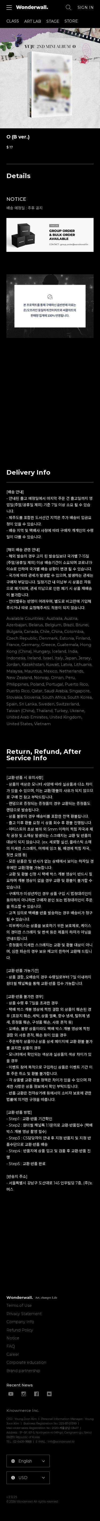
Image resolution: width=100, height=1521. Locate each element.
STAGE (52, 21)
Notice (12, 1338)
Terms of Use (19, 1305)
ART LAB (32, 21)
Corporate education (26, 1362)
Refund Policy (19, 1330)
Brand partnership (23, 1371)
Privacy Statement (24, 1314)
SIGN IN (86, 7)
